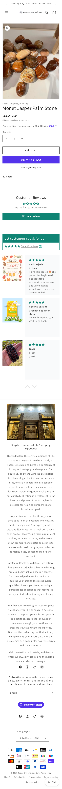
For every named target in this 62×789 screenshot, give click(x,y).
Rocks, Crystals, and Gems (29, 773)
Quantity (6, 132)
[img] (12, 246)
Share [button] (9, 176)
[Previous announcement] (6, 3)
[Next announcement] (56, 3)
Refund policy (20, 777)
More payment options (31, 167)
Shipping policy (33, 782)
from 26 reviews (29, 246)
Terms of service (51, 777)
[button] (6, 12)
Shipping (5, 120)
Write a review (31, 216)
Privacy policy (35, 777)
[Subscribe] (51, 693)
